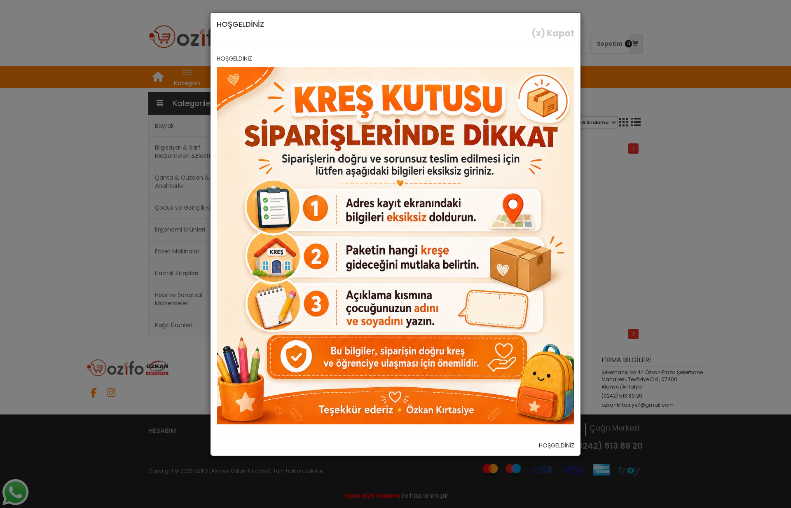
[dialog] (395, 254)
